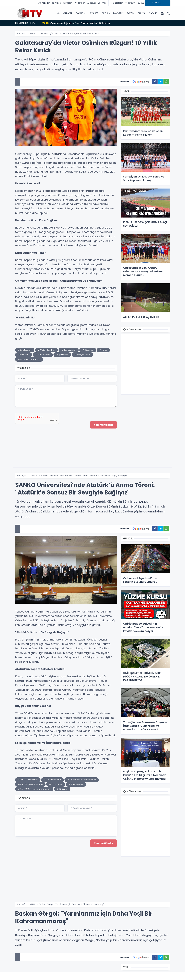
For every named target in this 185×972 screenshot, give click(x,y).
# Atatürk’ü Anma (52, 779)
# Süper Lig (87, 350)
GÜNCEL (67, 13)
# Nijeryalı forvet (82, 354)
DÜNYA (142, 13)
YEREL (32, 904)
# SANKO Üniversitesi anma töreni (34, 789)
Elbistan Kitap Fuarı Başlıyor (62, 23)
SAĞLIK (153, 13)
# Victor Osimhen (46, 350)
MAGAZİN (118, 13)
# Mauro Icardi (43, 354)
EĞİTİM (130, 13)
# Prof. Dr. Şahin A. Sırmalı (30, 784)
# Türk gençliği (76, 784)
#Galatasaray (25, 350)
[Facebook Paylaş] (155, 81)
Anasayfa (21, 33)
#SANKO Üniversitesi (28, 779)
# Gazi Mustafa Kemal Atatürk (81, 779)
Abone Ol (124, 81)
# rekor (103, 350)
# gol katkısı (62, 354)
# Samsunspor (68, 350)
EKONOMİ (81, 13)
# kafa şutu (23, 354)
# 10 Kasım (62, 789)
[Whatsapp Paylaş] (166, 81)
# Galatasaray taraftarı (29, 359)
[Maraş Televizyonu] (29, 13)
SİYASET (94, 13)
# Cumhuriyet (55, 784)
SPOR (105, 13)
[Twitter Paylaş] (160, 81)
